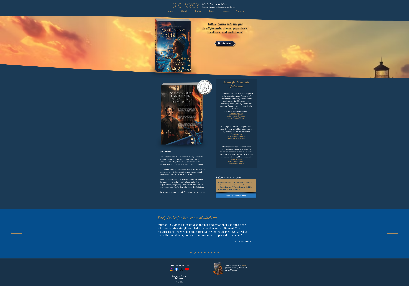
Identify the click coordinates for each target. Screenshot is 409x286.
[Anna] (208, 252)
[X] (182, 269)
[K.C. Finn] (195, 253)
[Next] (392, 233)
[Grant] (198, 252)
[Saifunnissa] (205, 252)
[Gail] (218, 252)
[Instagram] (171, 269)
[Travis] (211, 252)
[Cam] (214, 252)
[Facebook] (176, 269)
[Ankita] (191, 252)
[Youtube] (187, 269)
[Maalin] (201, 252)
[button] (197, 11)
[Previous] (16, 233)
